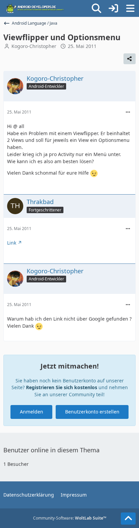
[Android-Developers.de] (35, 8)
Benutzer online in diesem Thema (51, 450)
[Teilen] (129, 58)
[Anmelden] (113, 8)
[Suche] (96, 8)
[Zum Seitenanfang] (128, 518)
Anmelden (31, 411)
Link (11, 243)
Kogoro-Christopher (33, 46)
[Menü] (130, 8)
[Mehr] (127, 112)
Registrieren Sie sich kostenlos (61, 387)
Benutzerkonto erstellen (92, 411)
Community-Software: (69, 518)
